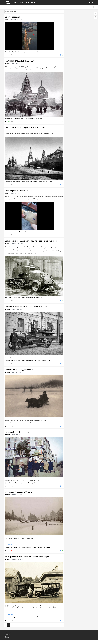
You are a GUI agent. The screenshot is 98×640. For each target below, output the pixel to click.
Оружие (11, 232)
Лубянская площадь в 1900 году (19, 61)
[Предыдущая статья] (95, 14)
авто (37, 297)
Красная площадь (42, 181)
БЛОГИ (28, 2)
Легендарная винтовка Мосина (19, 191)
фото (11, 118)
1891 (26, 232)
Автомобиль (46, 360)
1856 (31, 181)
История (7, 63)
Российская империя (20, 52)
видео (31, 52)
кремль (27, 181)
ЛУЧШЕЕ (15, 2)
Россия (39, 52)
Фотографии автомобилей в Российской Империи (27, 556)
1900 (36, 118)
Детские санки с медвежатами (19, 370)
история (7, 617)
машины (34, 617)
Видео (6, 19)
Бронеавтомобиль (30, 297)
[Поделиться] (8, 55)
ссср (28, 52)
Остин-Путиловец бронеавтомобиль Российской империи (31, 241)
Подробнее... (9, 544)
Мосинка (21, 232)
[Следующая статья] (95, 17)
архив (27, 360)
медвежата (25, 423)
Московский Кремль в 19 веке (18, 492)
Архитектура (46, 547)
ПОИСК (33, 2)
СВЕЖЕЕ (22, 2)
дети (37, 423)
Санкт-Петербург (12, 17)
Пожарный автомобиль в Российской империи (26, 307)
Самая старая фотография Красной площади (25, 127)
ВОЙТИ (91, 2)
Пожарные (40, 360)
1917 (40, 297)
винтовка (16, 232)
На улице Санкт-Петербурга (17, 432)
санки (33, 423)
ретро (18, 483)
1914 (35, 360)
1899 (15, 483)
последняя (17, 625)
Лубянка (32, 118)
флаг (35, 52)
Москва (28, 118)
